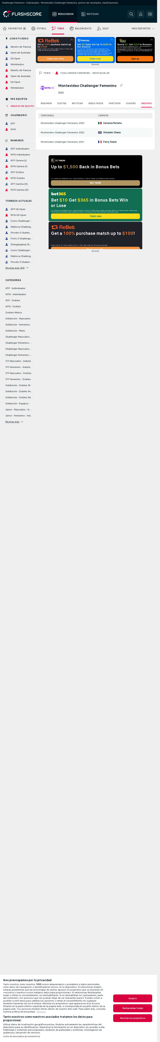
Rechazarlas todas (132, 1008)
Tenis (47, 73)
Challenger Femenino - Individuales (85, 73)
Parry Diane (110, 141)
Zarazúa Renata (112, 123)
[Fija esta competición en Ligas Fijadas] (121, 85)
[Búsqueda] (131, 14)
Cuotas (61, 103)
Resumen (46, 103)
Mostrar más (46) (15, 268)
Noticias (77, 103)
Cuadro (131, 103)
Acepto (133, 998)
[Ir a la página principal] (25, 14)
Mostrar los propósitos (132, 1018)
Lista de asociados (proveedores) (21, 1036)
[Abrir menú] (150, 14)
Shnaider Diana (112, 132)
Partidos (115, 103)
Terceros (41, 1011)
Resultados (95, 103)
